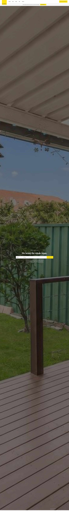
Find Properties (50, 257)
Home (9, 1)
